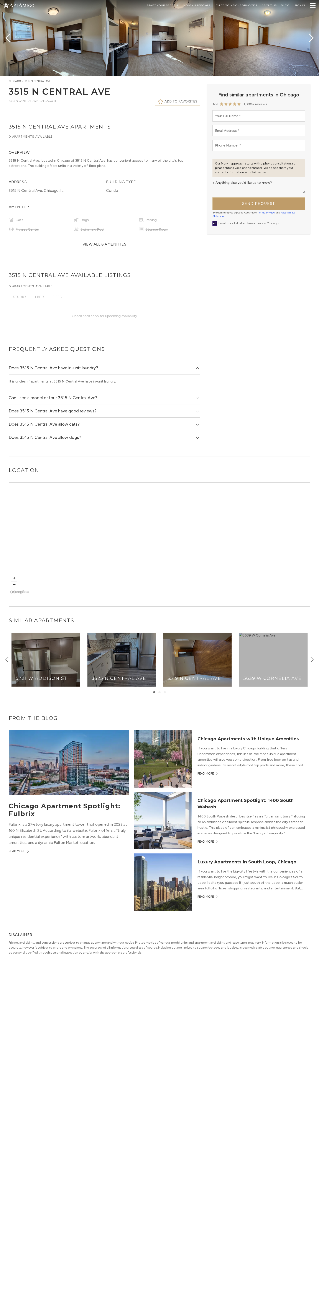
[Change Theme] (6, 5)
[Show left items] (7, 659)
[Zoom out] (14, 584)
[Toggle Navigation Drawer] (313, 5)
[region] (160, 539)
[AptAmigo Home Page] (21, 5)
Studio (19, 297)
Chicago (15, 81)
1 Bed (39, 297)
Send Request (258, 204)
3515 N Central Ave (38, 81)
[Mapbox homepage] (19, 592)
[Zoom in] (14, 578)
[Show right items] (312, 659)
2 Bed (57, 297)
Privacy (270, 212)
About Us (269, 5)
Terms (261, 212)
